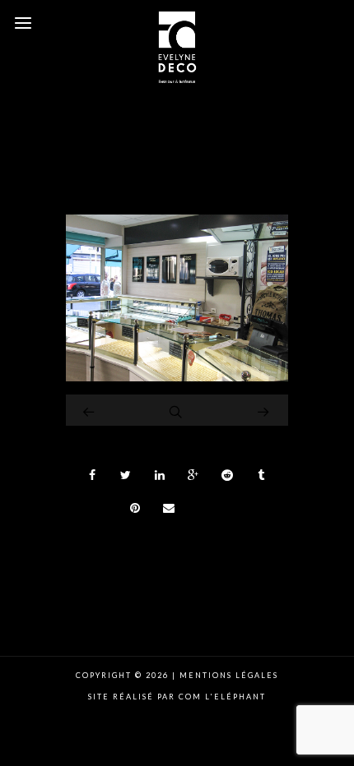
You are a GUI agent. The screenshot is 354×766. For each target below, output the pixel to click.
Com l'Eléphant (222, 696)
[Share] (92, 475)
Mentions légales (227, 675)
